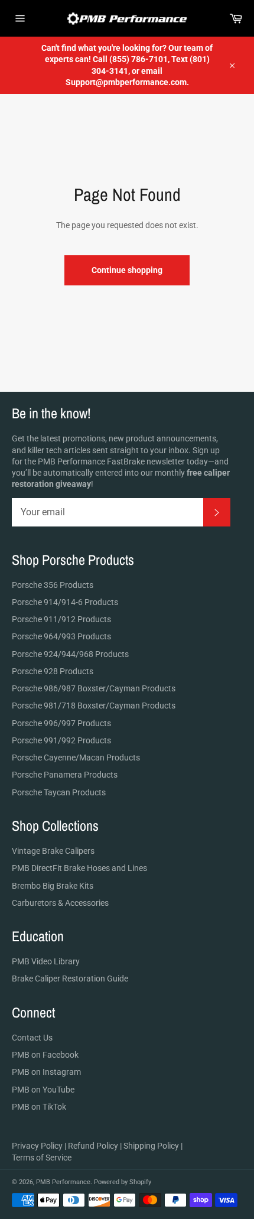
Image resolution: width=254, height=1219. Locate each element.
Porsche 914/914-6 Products (65, 602)
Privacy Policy (37, 1145)
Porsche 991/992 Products (61, 740)
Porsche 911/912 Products (61, 619)
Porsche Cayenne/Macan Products (76, 757)
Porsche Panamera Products (65, 774)
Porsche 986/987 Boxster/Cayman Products (93, 688)
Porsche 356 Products (52, 585)
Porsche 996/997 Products (61, 723)
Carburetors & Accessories (60, 903)
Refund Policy (93, 1145)
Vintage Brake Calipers (53, 851)
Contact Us (32, 1037)
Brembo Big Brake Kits (52, 885)
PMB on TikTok (39, 1106)
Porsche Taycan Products (59, 792)
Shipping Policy (151, 1145)
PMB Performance (63, 1182)
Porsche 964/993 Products (61, 636)
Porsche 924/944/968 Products (70, 654)
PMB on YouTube (43, 1089)
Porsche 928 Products (52, 671)
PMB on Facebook (45, 1054)
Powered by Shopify (122, 1182)
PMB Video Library (46, 961)
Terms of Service (41, 1157)
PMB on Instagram (46, 1072)
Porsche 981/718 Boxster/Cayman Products (93, 705)
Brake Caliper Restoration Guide (70, 978)
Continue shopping (127, 270)
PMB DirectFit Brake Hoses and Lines (79, 868)
